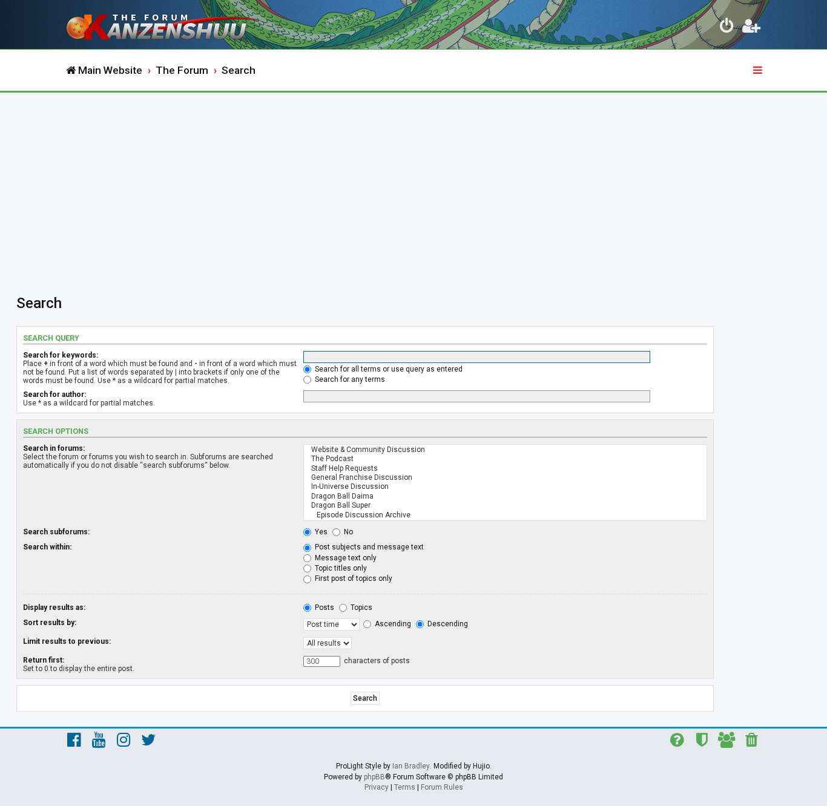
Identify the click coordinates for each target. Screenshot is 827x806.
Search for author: (54, 394)
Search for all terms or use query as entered (388, 369)
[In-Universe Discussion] (505, 486)
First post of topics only (352, 578)
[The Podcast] (505, 459)
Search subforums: (56, 532)
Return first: (43, 660)
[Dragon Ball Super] (505, 505)
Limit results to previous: (67, 641)
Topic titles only (340, 568)
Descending (447, 624)
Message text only (345, 558)
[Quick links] (758, 70)
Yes (320, 532)
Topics (360, 607)
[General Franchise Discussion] (505, 477)
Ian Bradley (411, 766)
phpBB (374, 777)
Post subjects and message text (368, 547)
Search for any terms (349, 379)
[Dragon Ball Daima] (505, 496)
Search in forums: (54, 448)
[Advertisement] (413, 183)
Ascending (392, 624)
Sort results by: (49, 622)
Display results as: (54, 607)
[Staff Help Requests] (505, 468)
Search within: (47, 547)
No (347, 532)
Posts (323, 607)
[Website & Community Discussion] (505, 449)
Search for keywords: (60, 355)
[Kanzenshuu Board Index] (165, 24)
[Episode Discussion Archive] (505, 515)
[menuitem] (727, 28)
